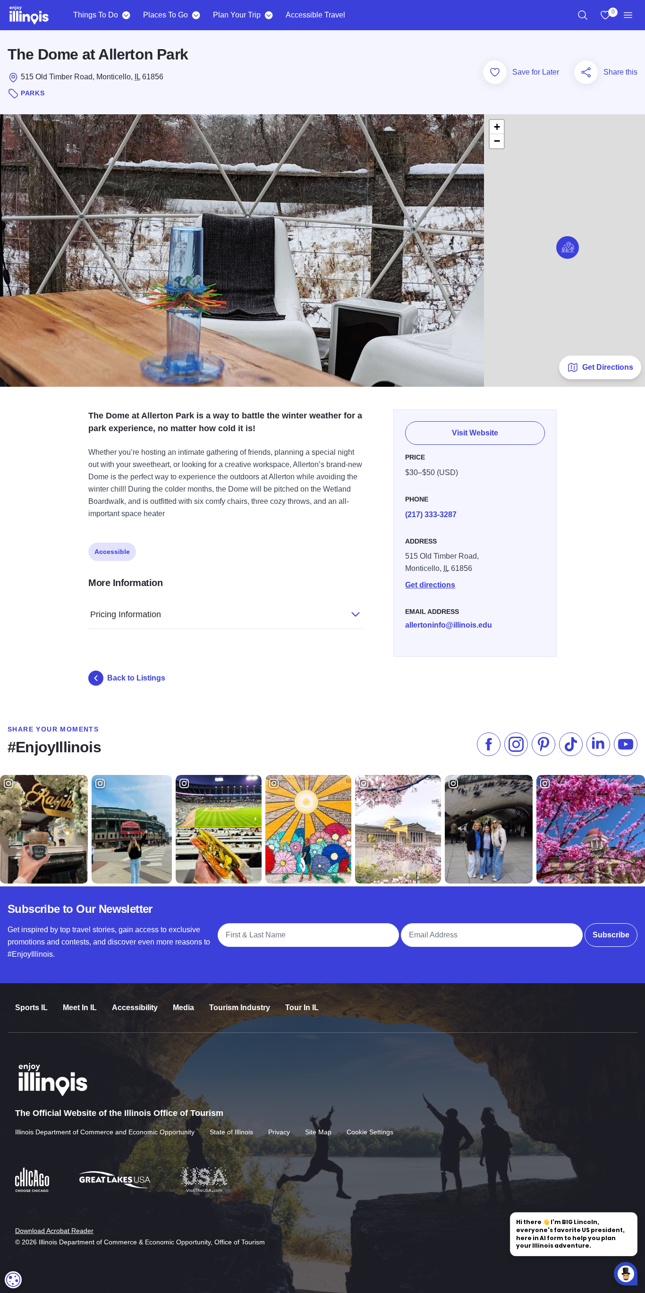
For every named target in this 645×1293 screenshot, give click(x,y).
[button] (567, 247)
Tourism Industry (239, 1008)
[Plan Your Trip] (268, 15)
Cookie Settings (370, 1132)
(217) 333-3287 (431, 514)
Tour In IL (302, 1008)
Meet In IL (80, 1008)
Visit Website (475, 433)
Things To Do (95, 15)
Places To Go (165, 15)
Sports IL (31, 1008)
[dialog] (13, 1279)
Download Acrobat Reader (54, 1230)
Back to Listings (136, 678)
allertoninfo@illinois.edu (448, 625)
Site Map (318, 1132)
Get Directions (607, 367)
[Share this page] (586, 72)
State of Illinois (231, 1132)
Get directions (430, 585)
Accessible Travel (315, 15)
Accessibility (135, 1008)
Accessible (112, 551)
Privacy (279, 1132)
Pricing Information (125, 614)
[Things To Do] (126, 15)
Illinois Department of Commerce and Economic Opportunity (105, 1132)
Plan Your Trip (237, 15)
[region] (582, 15)
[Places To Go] (196, 15)
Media (183, 1008)
